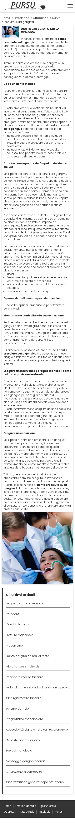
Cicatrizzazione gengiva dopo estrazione (35, 782)
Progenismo (14, 645)
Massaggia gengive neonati (26, 761)
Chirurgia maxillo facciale (23, 698)
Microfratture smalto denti (24, 666)
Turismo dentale (17, 708)
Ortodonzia (27, 812)
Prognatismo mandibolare (24, 719)
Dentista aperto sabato (23, 740)
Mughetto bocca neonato (24, 603)
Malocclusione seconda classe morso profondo (38, 687)
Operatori (10, 812)
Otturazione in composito (24, 772)
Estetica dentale (25, 806)
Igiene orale (48, 806)
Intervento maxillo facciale (24, 677)
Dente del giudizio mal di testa (27, 656)
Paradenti (13, 614)
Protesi (59, 812)
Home (7, 806)
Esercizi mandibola (19, 750)
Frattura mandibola (19, 635)
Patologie (45, 812)
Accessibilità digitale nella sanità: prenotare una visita (38, 729)
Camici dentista (17, 624)
